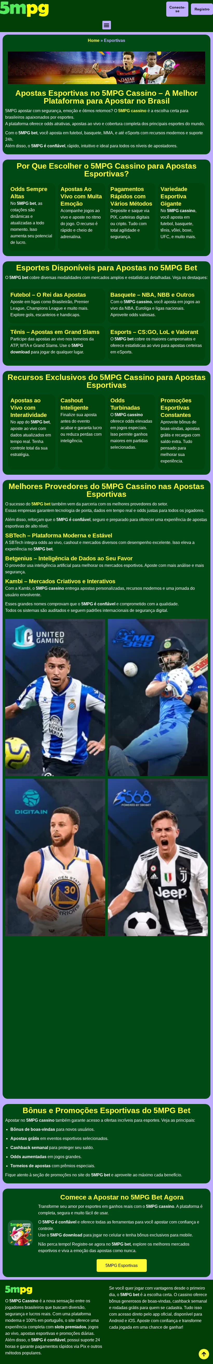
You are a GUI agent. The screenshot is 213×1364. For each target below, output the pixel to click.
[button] (106, 25)
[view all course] (204, 1354)
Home (93, 40)
